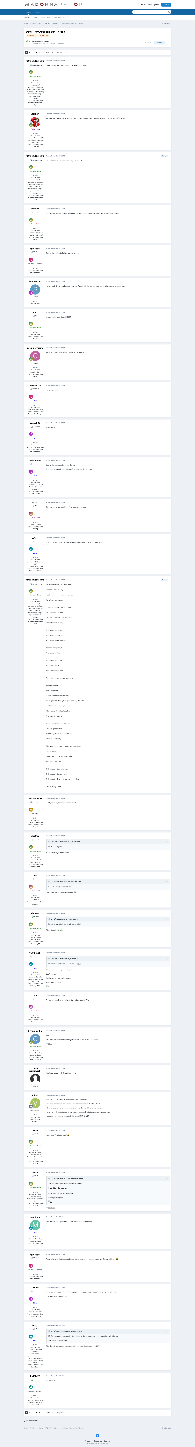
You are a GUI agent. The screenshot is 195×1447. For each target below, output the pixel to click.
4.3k (36, 1345)
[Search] (168, 12)
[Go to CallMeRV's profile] (35, 1384)
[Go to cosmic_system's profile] (35, 356)
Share (148, 42)
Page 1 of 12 (61, 52)
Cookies (107, 1441)
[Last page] (52, 52)
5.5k (36, 1150)
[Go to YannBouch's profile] (35, 961)
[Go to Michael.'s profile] (35, 1296)
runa (35, 875)
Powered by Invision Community (97, 1444)
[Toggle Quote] (49, 842)
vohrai (35, 1095)
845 (36, 367)
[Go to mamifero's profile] (35, 1225)
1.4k (36, 480)
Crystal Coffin (35, 1031)
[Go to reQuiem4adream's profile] (28, 42)
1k (36, 405)
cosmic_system (35, 348)
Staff (35, 18)
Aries (35, 538)
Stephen (35, 114)
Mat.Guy (35, 836)
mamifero (35, 1217)
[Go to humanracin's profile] (35, 468)
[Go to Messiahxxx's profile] (35, 393)
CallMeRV (35, 1376)
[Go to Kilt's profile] (35, 320)
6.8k (36, 80)
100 (36, 818)
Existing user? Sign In (149, 5)
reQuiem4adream (41, 41)
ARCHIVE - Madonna (56, 44)
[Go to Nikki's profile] (35, 510)
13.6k (36, 133)
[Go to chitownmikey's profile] (35, 806)
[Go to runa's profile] (35, 883)
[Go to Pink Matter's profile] (35, 289)
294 (36, 268)
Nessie (34, 1130)
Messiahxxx (35, 385)
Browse (28, 12)
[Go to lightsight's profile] (35, 256)
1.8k (36, 443)
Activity (37, 12)
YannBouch (35, 953)
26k (36, 895)
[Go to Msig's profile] (35, 1333)
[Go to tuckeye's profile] (35, 217)
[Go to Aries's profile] (35, 546)
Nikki (34, 502)
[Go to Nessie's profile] (35, 1138)
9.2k (36, 1050)
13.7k (36, 1015)
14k (36, 228)
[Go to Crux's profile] (35, 1004)
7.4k (36, 332)
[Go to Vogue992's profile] (35, 431)
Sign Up (166, 4)
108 (36, 1396)
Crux (34, 995)
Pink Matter (35, 281)
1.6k (36, 301)
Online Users (45, 18)
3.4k (36, 972)
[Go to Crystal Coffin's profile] (35, 1039)
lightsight (35, 248)
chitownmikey (35, 798)
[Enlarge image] (121, 118)
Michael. (35, 1287)
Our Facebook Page (61, 18)
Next (48, 52)
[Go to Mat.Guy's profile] (35, 844)
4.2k (36, 1237)
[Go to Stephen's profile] (35, 122)
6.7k (36, 855)
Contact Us (98, 1441)
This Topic (159, 12)
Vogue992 (35, 423)
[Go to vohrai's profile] (35, 1103)
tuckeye (35, 209)
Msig (34, 1325)
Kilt (35, 312)
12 (36, 1115)
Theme (88, 1441)
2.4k (36, 557)
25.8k (36, 522)
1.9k (36, 1307)
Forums (27, 18)
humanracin (35, 460)
